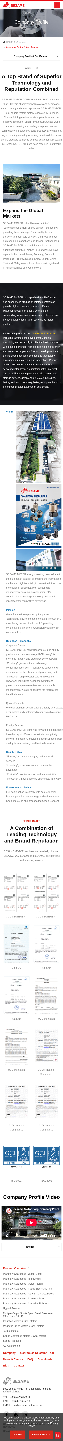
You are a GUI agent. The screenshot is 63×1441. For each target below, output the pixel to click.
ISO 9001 (16, 1180)
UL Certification (46, 1018)
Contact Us (58, 1435)
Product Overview (14, 1268)
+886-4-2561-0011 (20, 1397)
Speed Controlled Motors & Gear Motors (24, 1336)
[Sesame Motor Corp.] (13, 5)
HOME (9, 42)
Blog (6, 1365)
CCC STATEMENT (16, 916)
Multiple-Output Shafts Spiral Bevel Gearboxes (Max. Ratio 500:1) (28, 1314)
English (30, 1246)
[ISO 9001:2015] (16, 1157)
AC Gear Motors (11, 1345)
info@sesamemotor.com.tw (27, 1405)
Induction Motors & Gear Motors (20, 1321)
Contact (19, 1365)
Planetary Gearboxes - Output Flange (23, 1283)
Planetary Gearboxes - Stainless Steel (23, 1298)
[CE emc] (16, 943)
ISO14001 (46, 1180)
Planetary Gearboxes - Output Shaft (22, 1274)
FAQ (30, 1359)
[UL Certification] (46, 995)
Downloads (45, 1359)
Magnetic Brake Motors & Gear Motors (23, 1326)
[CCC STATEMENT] (16, 892)
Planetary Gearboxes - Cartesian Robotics (26, 1303)
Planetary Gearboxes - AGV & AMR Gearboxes (28, 1293)
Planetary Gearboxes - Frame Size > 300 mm (27, 1288)
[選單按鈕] (57, 5)
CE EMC (16, 967)
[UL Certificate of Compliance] (46, 1046)
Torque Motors (11, 1331)
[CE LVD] (46, 943)
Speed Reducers (12, 1341)
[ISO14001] (46, 1157)
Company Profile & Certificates (30, 56)
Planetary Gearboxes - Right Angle (22, 1278)
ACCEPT (17, 1434)
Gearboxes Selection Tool (37, 1352)
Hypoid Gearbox (12, 1308)
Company (21, 42)
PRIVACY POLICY (41, 1434)
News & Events (13, 1359)
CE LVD (46, 967)
